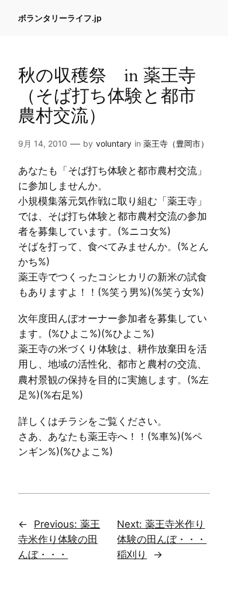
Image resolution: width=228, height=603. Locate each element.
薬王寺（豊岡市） (176, 143)
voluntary (114, 143)
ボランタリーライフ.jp (60, 18)
